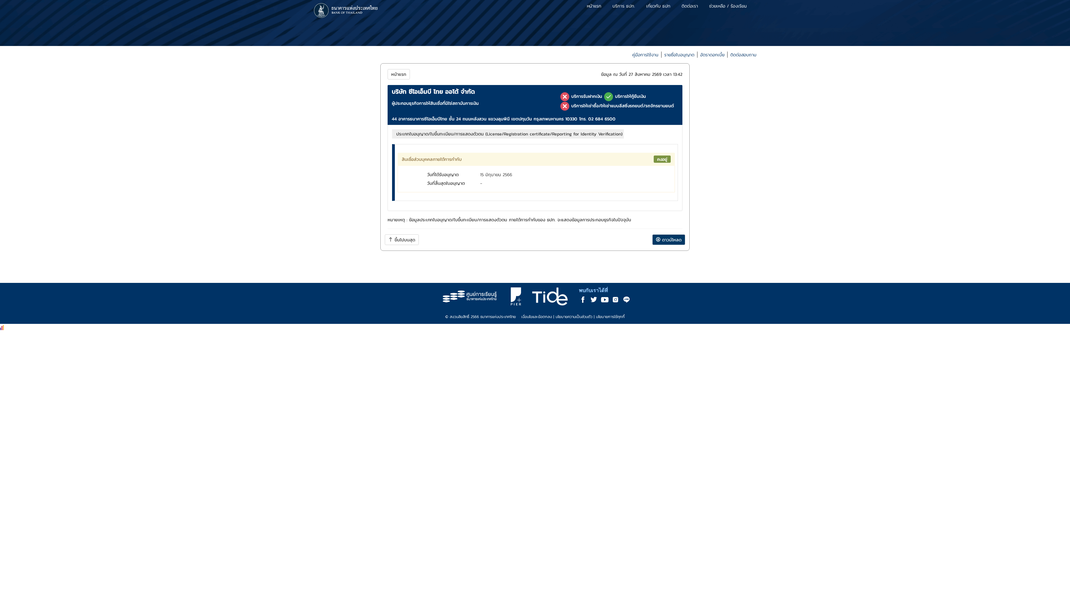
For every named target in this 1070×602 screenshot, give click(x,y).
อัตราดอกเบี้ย (712, 55)
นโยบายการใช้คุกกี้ (610, 317)
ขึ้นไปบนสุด (404, 239)
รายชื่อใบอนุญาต (679, 55)
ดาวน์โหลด (671, 239)
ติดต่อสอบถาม (743, 55)
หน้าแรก (398, 74)
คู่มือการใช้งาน (645, 55)
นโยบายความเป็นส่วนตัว (574, 317)
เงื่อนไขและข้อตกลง (536, 317)
